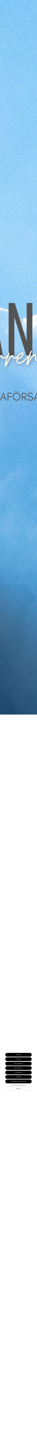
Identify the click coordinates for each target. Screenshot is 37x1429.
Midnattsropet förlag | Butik (18, 1085)
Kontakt (18, 1077)
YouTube (18, 1059)
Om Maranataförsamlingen (18, 1081)
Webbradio (18, 1088)
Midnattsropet (18, 1068)
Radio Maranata (18, 1063)
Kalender (18, 1054)
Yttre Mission (18, 1072)
